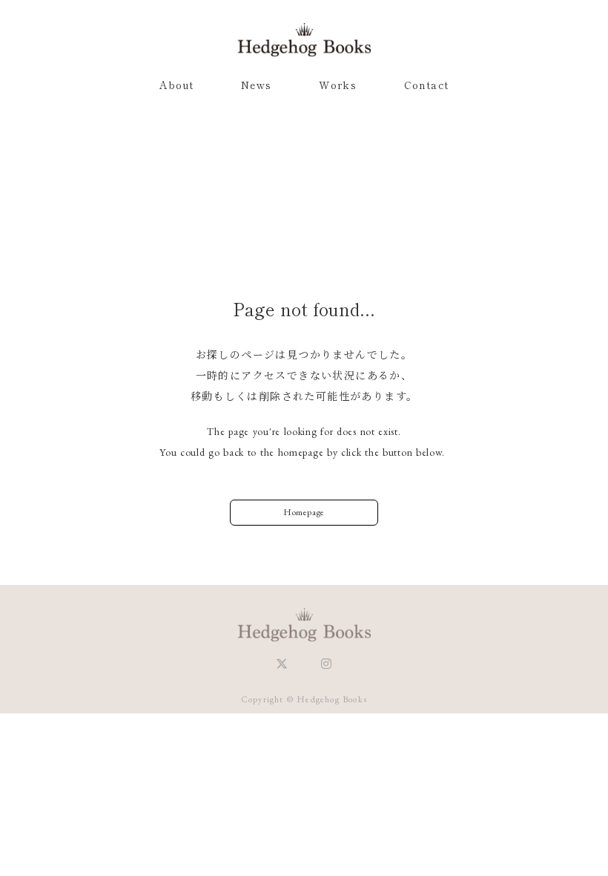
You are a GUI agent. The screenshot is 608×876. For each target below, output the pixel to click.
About (176, 84)
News (256, 84)
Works (338, 84)
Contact (426, 84)
